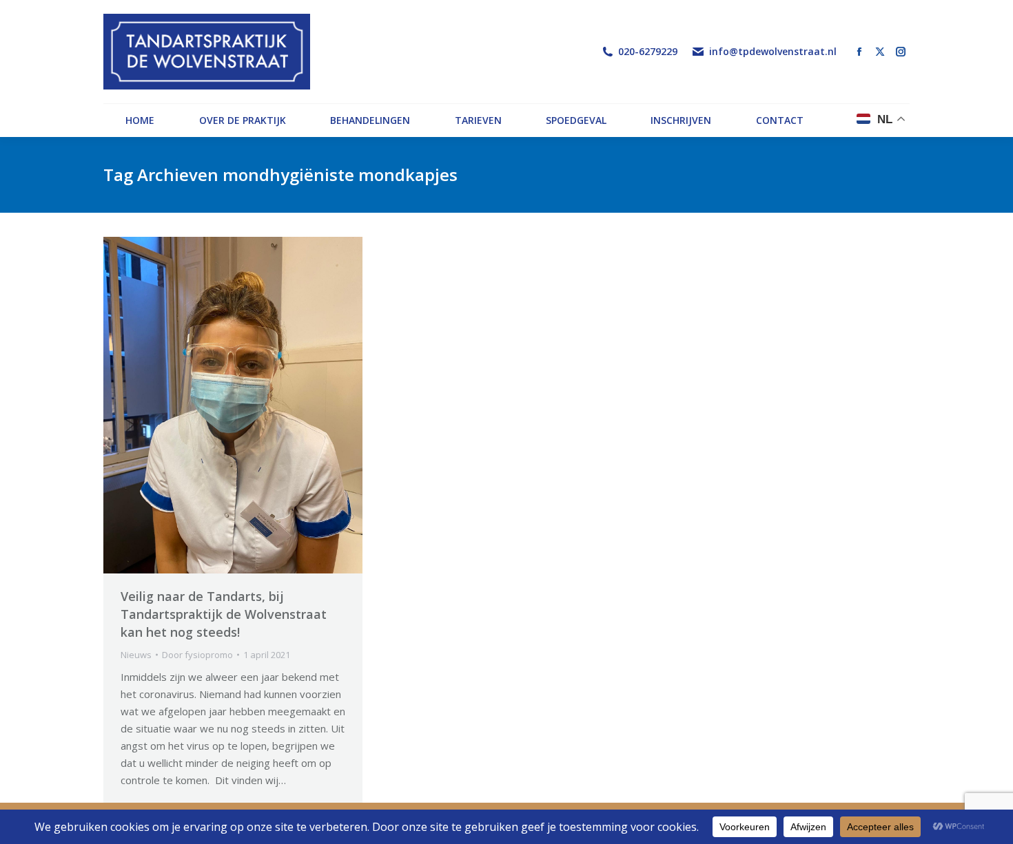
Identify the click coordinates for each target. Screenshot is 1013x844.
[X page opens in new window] (880, 52)
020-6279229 (647, 51)
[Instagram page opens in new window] (901, 52)
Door (197, 654)
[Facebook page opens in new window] (859, 52)
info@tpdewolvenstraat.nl (773, 51)
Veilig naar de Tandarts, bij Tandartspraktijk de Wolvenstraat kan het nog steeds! (224, 614)
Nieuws (136, 654)
